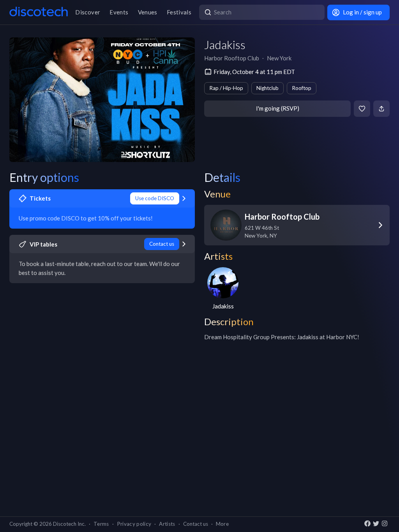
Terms (101, 524)
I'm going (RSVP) (277, 108)
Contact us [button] (195, 524)
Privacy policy (134, 524)
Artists (167, 524)
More (222, 524)
